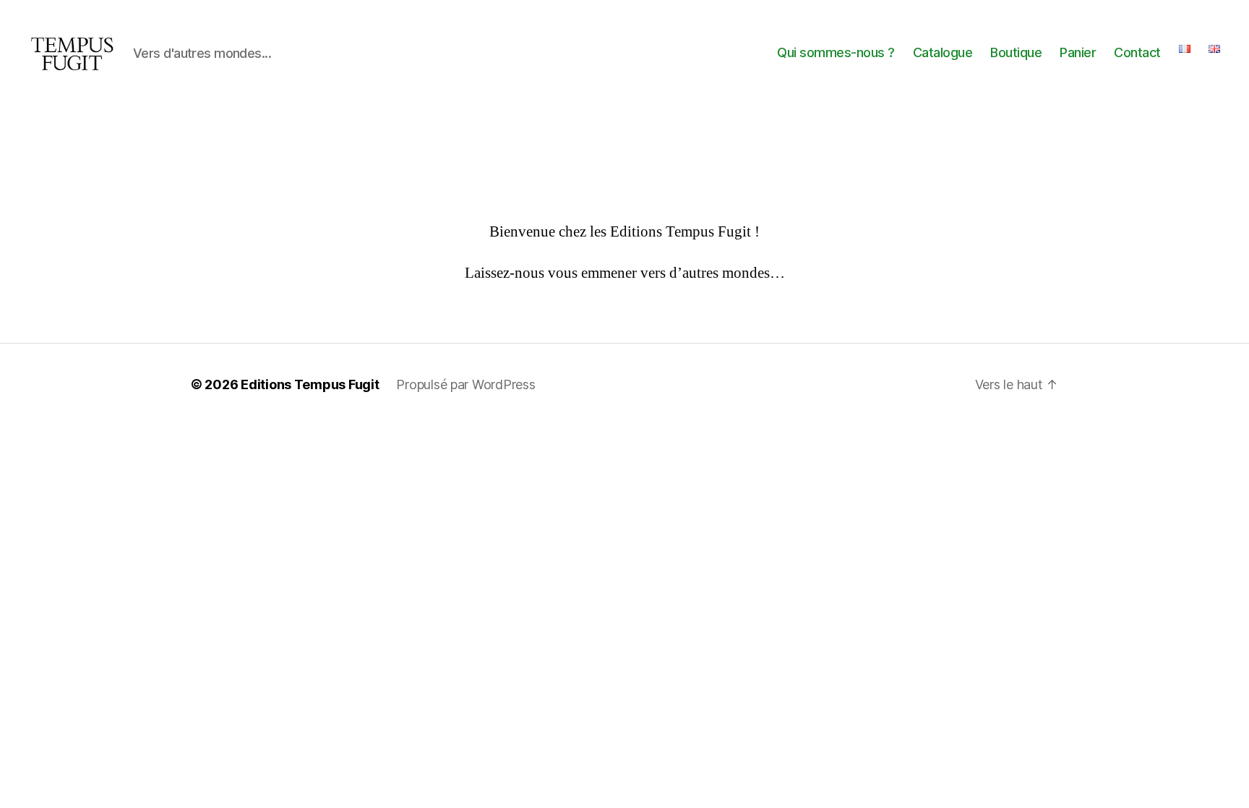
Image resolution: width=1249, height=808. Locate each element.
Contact (1137, 52)
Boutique (1016, 52)
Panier (1078, 52)
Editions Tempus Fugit (310, 384)
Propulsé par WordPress (465, 384)
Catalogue (943, 52)
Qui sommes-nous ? (836, 52)
